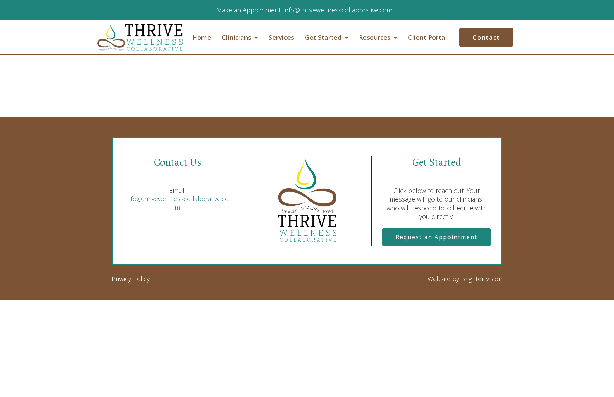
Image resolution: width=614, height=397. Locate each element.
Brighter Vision (481, 278)
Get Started (323, 37)
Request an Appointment (436, 237)
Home (201, 37)
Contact (486, 37)
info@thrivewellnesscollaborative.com (177, 202)
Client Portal (427, 37)
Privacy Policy (131, 278)
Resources (375, 37)
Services (281, 37)
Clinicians (236, 37)
